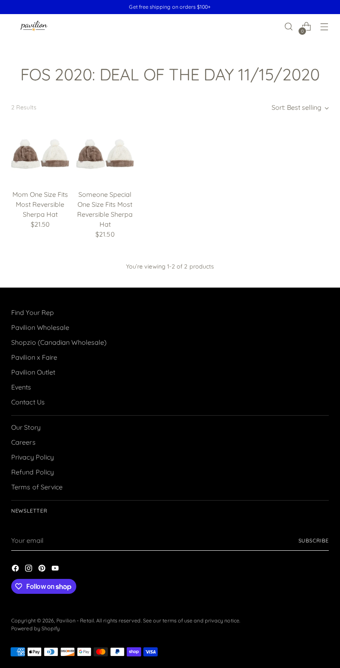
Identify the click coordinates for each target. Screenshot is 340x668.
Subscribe (314, 540)
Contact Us (28, 402)
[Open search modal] (288, 26)
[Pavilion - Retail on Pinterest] (43, 569)
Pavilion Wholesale (40, 327)
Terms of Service (37, 487)
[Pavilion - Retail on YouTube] (56, 569)
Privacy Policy (32, 457)
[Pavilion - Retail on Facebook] (16, 569)
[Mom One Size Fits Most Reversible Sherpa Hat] (40, 154)
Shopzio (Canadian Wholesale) (59, 342)
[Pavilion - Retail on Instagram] (29, 569)
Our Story (26, 427)
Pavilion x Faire (34, 357)
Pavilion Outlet (33, 372)
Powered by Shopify (35, 628)
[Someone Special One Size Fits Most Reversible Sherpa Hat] (105, 154)
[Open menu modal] (324, 26)
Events (21, 387)
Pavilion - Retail (75, 620)
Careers (23, 442)
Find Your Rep (32, 312)
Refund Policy (32, 472)
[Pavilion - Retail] (34, 27)
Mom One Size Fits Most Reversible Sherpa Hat (40, 204)
